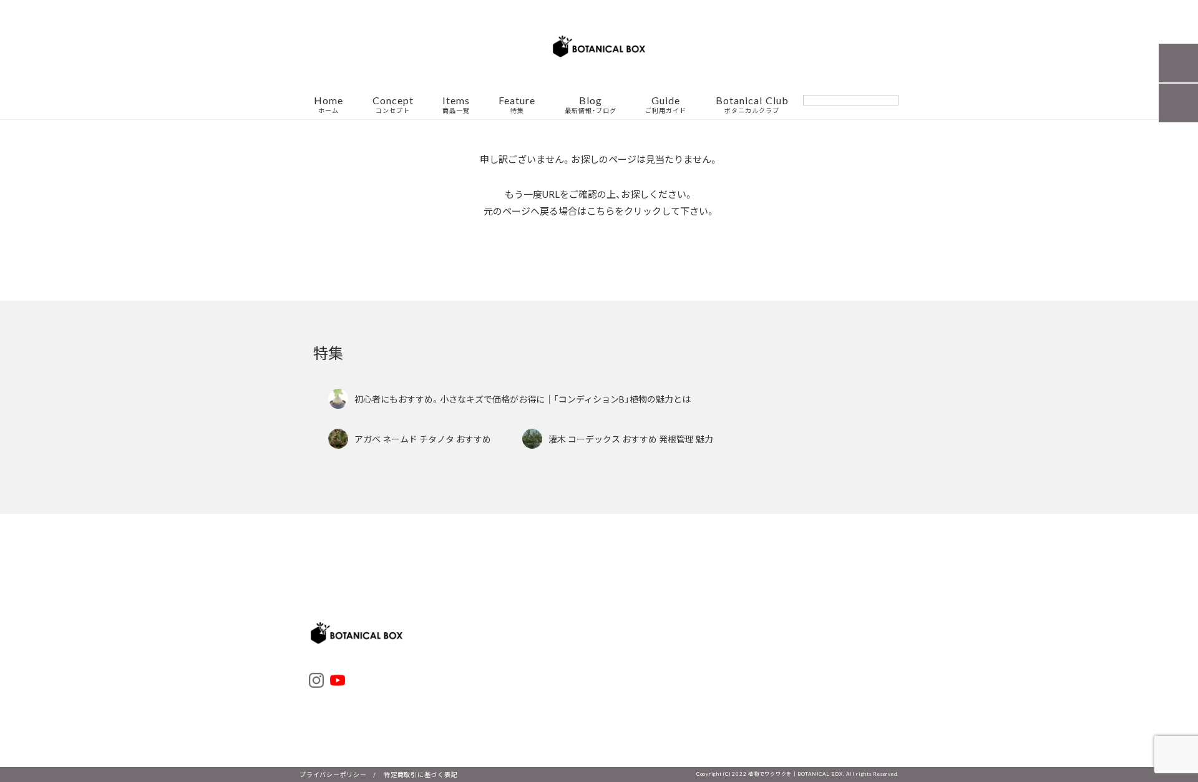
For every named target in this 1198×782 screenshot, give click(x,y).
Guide (665, 105)
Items (456, 105)
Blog (590, 105)
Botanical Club (752, 105)
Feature (517, 105)
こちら (601, 211)
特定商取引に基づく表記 (420, 774)
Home (328, 105)
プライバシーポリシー (333, 774)
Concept (393, 105)
